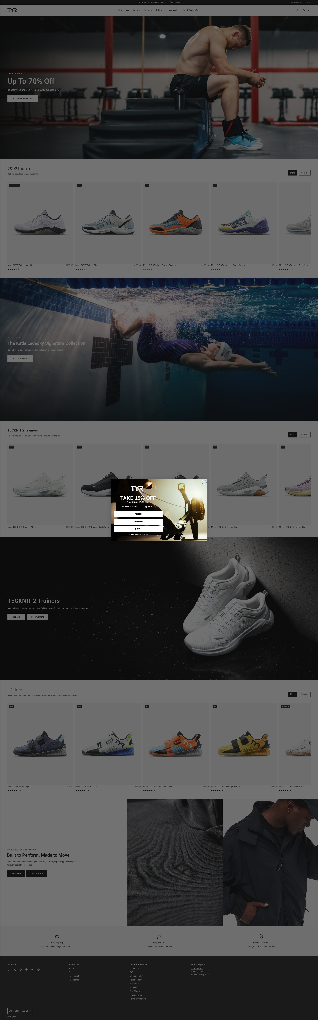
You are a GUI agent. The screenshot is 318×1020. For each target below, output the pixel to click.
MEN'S (138, 513)
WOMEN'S (138, 521)
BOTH (138, 529)
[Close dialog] (204, 482)
